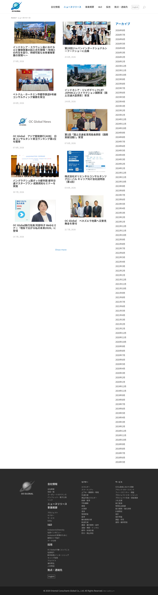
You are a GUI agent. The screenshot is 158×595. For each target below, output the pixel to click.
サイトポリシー (109, 591)
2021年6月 (120, 306)
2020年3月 (120, 372)
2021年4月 (120, 315)
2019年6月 (120, 408)
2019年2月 (120, 426)
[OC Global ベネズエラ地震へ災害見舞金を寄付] (86, 206)
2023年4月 (120, 208)
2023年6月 (120, 199)
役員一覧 (51, 492)
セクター (51, 515)
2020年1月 (120, 381)
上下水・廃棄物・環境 (90, 492)
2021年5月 (120, 310)
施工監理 (118, 503)
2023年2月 (120, 217)
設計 (117, 514)
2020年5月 (120, 364)
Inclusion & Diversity (56, 530)
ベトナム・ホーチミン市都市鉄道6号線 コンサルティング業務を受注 (36, 95)
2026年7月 (120, 34)
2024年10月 (120, 128)
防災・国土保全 (87, 533)
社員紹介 (51, 552)
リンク (50, 500)
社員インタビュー (54, 532)
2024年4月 (120, 154)
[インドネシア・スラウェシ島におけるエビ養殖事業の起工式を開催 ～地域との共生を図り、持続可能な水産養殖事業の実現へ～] (35, 33)
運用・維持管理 (121, 522)
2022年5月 (120, 257)
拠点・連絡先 (55, 569)
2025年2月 (120, 110)
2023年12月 (120, 172)
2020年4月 (120, 368)
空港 (83, 517)
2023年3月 (120, 212)
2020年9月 (120, 346)
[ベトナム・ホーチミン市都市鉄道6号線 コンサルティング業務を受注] (35, 80)
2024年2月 (120, 163)
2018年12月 (120, 430)
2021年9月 (120, 292)
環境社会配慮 (120, 506)
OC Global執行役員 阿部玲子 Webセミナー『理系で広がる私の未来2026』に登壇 (34, 227)
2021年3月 (120, 319)
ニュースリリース (24, 18)
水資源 (84, 509)
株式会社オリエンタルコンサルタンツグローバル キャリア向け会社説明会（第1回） (86, 178)
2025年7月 (120, 88)
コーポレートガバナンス (57, 494)
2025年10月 (120, 74)
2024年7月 (120, 141)
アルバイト (52, 560)
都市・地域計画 (87, 530)
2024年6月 (120, 145)
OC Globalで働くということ (58, 550)
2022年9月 (120, 239)
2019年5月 (120, 413)
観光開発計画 (86, 519)
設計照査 (118, 517)
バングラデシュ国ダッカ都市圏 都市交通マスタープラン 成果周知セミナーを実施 (34, 183)
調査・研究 (119, 519)
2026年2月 (120, 56)
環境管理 (84, 514)
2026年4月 (120, 48)
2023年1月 (120, 221)
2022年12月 (120, 226)
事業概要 (52, 507)
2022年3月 (120, 266)
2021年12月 (120, 279)
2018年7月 (120, 453)
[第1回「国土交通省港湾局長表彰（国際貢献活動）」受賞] (86, 120)
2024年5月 (120, 150)
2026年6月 (120, 39)
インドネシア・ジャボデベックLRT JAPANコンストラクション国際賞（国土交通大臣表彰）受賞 (86, 92)
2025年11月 (120, 70)
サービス (51, 518)
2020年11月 (120, 337)
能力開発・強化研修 (123, 509)
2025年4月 (120, 101)
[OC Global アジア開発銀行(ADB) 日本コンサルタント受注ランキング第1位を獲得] (35, 122)
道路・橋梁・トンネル (90, 528)
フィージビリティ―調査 (124, 492)
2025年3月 (120, 105)
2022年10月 (120, 234)
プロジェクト (53, 513)
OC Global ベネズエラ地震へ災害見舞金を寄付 (85, 222)
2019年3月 (120, 421)
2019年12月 (120, 386)
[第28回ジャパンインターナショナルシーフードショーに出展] (86, 33)
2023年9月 (120, 186)
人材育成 (51, 566)
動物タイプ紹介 (54, 538)
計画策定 (118, 511)
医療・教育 (85, 500)
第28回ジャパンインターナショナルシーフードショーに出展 (86, 49)
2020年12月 (120, 332)
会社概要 (51, 489)
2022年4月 (120, 261)
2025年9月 (120, 79)
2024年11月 (120, 123)
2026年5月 (120, 43)
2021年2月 (120, 324)
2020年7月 (120, 355)
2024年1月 (120, 168)
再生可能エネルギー (89, 498)
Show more (61, 250)
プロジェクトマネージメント (126, 495)
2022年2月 (120, 270)
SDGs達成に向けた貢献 (124, 487)
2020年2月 (120, 377)
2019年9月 (120, 395)
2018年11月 (120, 435)
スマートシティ (87, 490)
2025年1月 (120, 114)
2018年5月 (120, 461)
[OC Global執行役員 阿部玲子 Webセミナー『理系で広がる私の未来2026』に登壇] (35, 211)
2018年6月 (120, 457)
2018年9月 (120, 444)
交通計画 (84, 495)
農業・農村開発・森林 (90, 525)
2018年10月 (120, 439)
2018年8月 (120, 448)
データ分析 (52, 541)
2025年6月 (120, 92)
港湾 (83, 511)
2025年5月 (120, 97)
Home (13, 18)
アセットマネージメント (124, 490)
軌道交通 (84, 522)
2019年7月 (120, 404)
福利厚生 (51, 563)
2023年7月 (120, 194)
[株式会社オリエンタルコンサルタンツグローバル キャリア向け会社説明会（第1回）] (86, 162)
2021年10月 (120, 288)
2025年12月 (120, 65)
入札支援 (118, 500)
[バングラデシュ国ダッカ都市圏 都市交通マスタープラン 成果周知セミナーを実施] (35, 166)
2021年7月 (120, 301)
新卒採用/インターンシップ (58, 555)
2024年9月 (120, 132)
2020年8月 (120, 350)
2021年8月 (120, 297)
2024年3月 (120, 159)
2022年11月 (120, 230)
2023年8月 (120, 190)
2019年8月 (120, 399)
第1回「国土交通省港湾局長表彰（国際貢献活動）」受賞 (86, 136)
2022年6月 (120, 252)
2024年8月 (120, 137)
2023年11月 (120, 177)
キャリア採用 (53, 558)
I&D (50, 524)
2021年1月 (120, 328)
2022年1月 (120, 275)
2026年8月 (120, 30)
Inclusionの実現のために (57, 535)
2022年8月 (120, 243)
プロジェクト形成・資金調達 (126, 498)
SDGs (50, 521)
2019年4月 (120, 417)
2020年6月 (120, 359)
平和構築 (84, 503)
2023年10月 (120, 181)
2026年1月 (120, 61)
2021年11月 (120, 283)
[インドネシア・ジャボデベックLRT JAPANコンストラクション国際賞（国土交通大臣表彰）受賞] (86, 76)
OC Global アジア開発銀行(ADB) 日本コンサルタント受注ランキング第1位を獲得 (35, 138)
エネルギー (85, 487)
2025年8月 (120, 83)
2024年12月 (120, 119)
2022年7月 (120, 248)
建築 (83, 506)
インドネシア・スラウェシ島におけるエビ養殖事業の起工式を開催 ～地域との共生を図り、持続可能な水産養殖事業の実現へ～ (34, 51)
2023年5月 (120, 203)
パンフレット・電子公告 (57, 497)
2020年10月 (120, 341)
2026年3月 (120, 52)
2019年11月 (120, 390)
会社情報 (52, 484)
